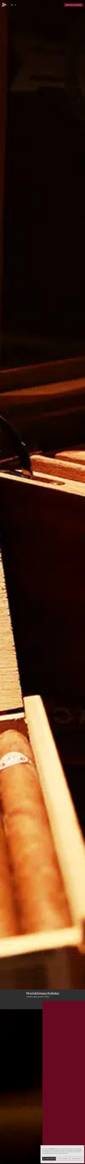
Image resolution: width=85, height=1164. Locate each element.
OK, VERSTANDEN (49, 1158)
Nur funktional (63, 1158)
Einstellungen (76, 1158)
